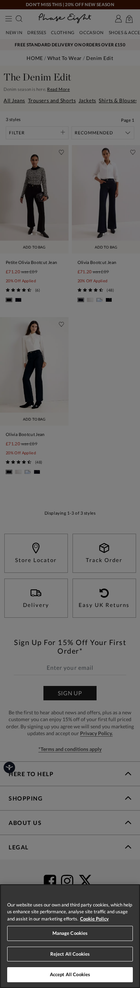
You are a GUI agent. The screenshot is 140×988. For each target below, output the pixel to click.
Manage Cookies (70, 933)
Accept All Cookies (70, 974)
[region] (70, 936)
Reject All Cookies (70, 954)
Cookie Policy (94, 919)
